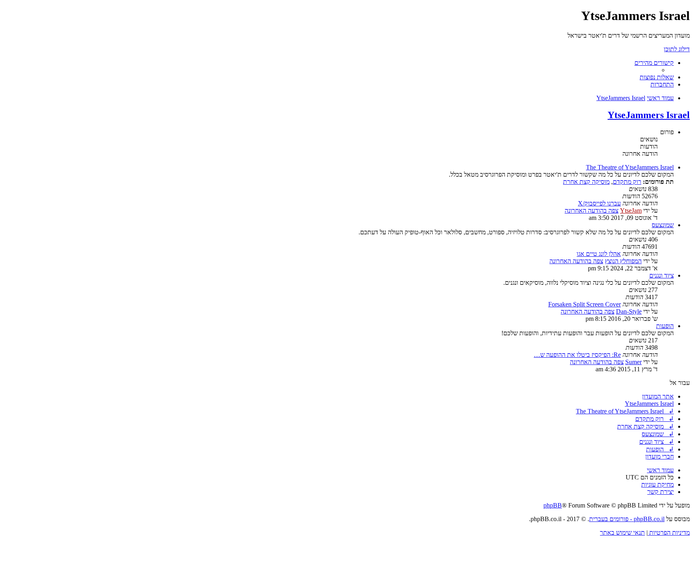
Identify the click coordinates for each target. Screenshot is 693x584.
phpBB (552, 505)
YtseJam (631, 210)
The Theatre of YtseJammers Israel (630, 167)
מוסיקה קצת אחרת (586, 181)
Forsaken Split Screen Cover (584, 304)
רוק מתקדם (627, 181)
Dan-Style (629, 311)
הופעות (665, 325)
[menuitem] (657, 77)
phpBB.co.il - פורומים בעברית (627, 519)
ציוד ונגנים (661, 275)
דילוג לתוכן (677, 49)
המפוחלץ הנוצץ (623, 261)
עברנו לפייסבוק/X (599, 203)
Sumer (633, 361)
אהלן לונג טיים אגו (599, 253)
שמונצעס (663, 225)
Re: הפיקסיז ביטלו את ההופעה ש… (577, 354)
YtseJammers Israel (649, 115)
